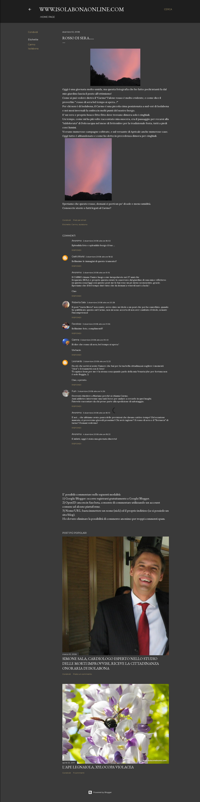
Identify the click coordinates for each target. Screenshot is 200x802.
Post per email (79, 220)
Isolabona (33, 48)
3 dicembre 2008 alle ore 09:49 (94, 340)
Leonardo (77, 361)
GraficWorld (78, 256)
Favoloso (76, 323)
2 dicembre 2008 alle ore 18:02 (97, 241)
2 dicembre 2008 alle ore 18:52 (99, 256)
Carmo (31, 44)
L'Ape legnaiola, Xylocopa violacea (98, 767)
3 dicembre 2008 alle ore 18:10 (96, 413)
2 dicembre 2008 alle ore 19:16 (96, 272)
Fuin (74, 391)
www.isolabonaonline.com (81, 9)
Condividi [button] (33, 32)
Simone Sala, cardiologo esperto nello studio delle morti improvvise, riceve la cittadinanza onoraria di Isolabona (110, 663)
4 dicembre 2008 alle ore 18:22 (96, 434)
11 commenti (78, 773)
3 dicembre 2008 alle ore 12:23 (97, 361)
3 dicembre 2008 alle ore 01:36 (96, 324)
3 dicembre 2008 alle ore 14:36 (91, 391)
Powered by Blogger (102, 792)
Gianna (75, 339)
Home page (47, 17)
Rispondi (76, 250)
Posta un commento (82, 674)
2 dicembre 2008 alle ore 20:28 (101, 302)
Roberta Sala (79, 302)
